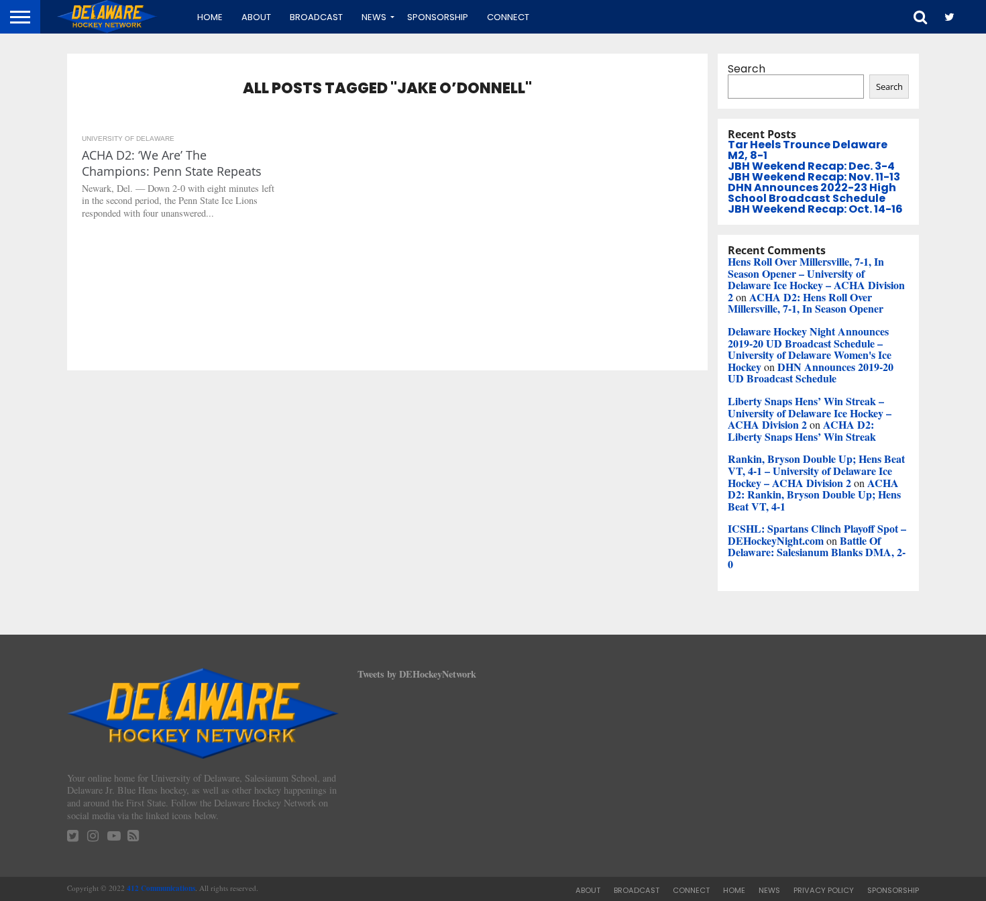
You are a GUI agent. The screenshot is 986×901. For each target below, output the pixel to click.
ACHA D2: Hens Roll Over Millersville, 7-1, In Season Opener (805, 303)
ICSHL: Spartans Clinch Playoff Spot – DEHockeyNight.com (817, 534)
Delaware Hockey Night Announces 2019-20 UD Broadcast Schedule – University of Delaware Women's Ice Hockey (809, 348)
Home (210, 17)
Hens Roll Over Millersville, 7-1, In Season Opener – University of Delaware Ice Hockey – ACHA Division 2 (816, 279)
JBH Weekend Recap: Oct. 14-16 (815, 209)
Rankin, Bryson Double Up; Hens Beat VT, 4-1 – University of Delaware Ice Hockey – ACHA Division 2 (816, 470)
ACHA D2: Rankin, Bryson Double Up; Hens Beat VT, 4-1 (814, 494)
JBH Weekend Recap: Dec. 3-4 (811, 166)
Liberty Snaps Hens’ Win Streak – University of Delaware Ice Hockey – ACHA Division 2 (809, 412)
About (256, 17)
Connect (508, 17)
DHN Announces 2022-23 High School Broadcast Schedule (812, 193)
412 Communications (161, 888)
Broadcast (316, 17)
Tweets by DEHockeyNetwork (417, 674)
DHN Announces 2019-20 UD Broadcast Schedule (810, 372)
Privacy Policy (823, 890)
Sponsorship (437, 17)
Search (746, 68)
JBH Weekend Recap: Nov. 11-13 (814, 176)
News (374, 17)
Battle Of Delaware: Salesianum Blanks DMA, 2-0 (817, 552)
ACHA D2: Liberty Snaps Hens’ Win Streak (802, 430)
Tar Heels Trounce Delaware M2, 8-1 (807, 150)
